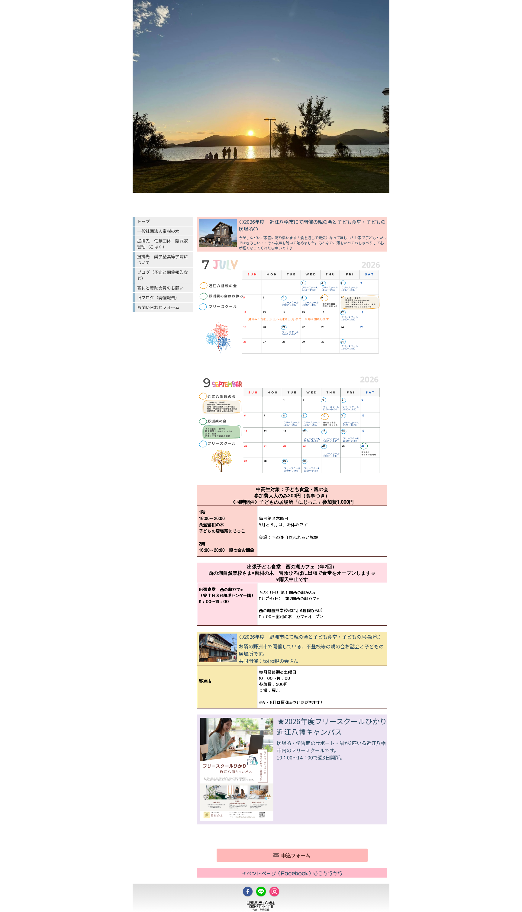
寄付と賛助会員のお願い (160, 288)
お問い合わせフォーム (158, 307)
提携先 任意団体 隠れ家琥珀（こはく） (162, 244)
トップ (143, 221)
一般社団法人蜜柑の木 (158, 231)
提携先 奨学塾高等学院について (162, 259)
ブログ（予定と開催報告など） (162, 275)
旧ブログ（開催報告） (158, 297)
